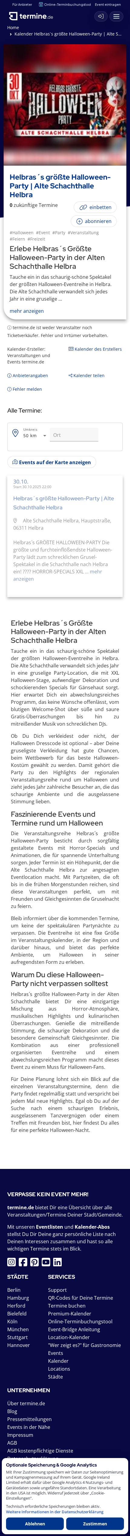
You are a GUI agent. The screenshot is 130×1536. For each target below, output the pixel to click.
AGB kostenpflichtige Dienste (40, 1450)
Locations (59, 1369)
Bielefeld (17, 1313)
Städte (55, 1376)
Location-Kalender (69, 1337)
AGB (12, 1443)
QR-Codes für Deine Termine (80, 1298)
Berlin (14, 1290)
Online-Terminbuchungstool (67, 4)
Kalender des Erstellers (97, 349)
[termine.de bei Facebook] (24, 1264)
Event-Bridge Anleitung (74, 1329)
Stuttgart (17, 1337)
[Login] (101, 16)
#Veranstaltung (83, 232)
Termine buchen (67, 1305)
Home (13, 27)
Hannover (18, 1345)
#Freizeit (36, 239)
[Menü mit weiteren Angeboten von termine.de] (116, 16)
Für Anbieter (22, 4)
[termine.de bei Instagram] (13, 1264)
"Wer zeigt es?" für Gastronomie (84, 1345)
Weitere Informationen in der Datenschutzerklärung (54, 1511)
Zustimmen (95, 1524)
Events (55, 1353)
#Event (43, 232)
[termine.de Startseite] (33, 15)
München (18, 1329)
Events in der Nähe (28, 1427)
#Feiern (17, 239)
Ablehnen (35, 1524)
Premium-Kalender (69, 1313)
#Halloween (22, 232)
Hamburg (18, 1298)
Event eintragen (108, 4)
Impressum (20, 1435)
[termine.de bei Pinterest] (36, 1264)
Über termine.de (26, 1403)
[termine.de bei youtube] (47, 1264)
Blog (12, 1411)
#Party (58, 232)
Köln (12, 1321)
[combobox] (35, 435)
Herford (16, 1305)
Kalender (58, 1361)
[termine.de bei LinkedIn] (59, 1264)
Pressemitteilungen (29, 1419)
